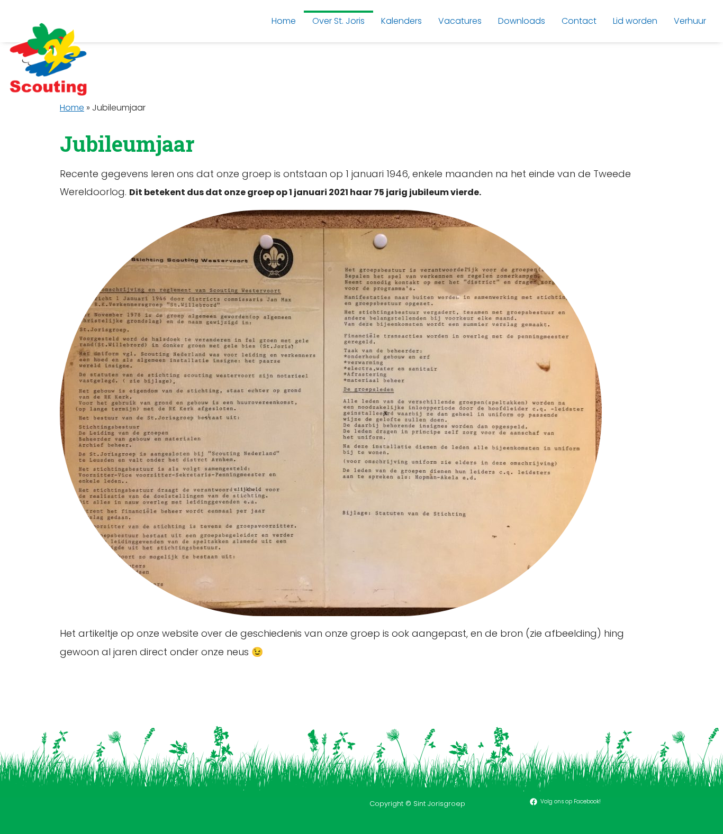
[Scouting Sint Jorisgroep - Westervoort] (48, 58)
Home (72, 108)
